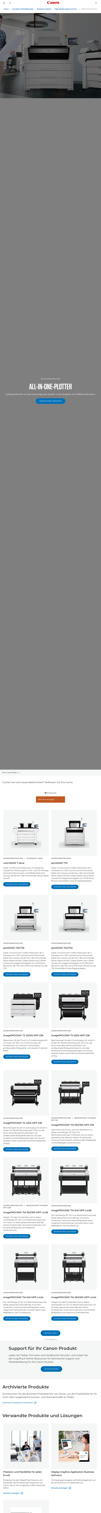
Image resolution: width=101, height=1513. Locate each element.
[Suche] (10, 3)
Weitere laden (50, 1333)
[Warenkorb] (4, 3)
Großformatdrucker (50, 379)
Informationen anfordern (50, 401)
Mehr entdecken (51, 1369)
